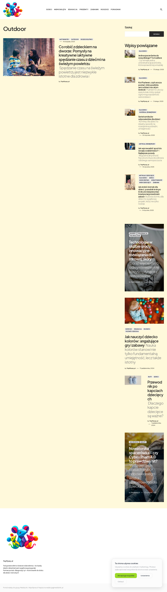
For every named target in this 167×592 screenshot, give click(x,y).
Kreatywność (156, 180)
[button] (161, 9)
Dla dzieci (143, 51)
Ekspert (133, 233)
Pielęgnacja (142, 233)
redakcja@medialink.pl (54, 588)
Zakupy (143, 442)
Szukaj (128, 27)
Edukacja (138, 329)
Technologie (135, 235)
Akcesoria (134, 442)
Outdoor (75, 39)
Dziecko (129, 329)
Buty (150, 377)
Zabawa (156, 182)
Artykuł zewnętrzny (147, 144)
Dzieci (151, 178)
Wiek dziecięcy (145, 182)
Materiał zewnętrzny (147, 112)
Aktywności (64, 39)
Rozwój (147, 329)
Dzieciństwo (144, 180)
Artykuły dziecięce (146, 175)
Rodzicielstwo (87, 39)
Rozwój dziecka (132, 331)
